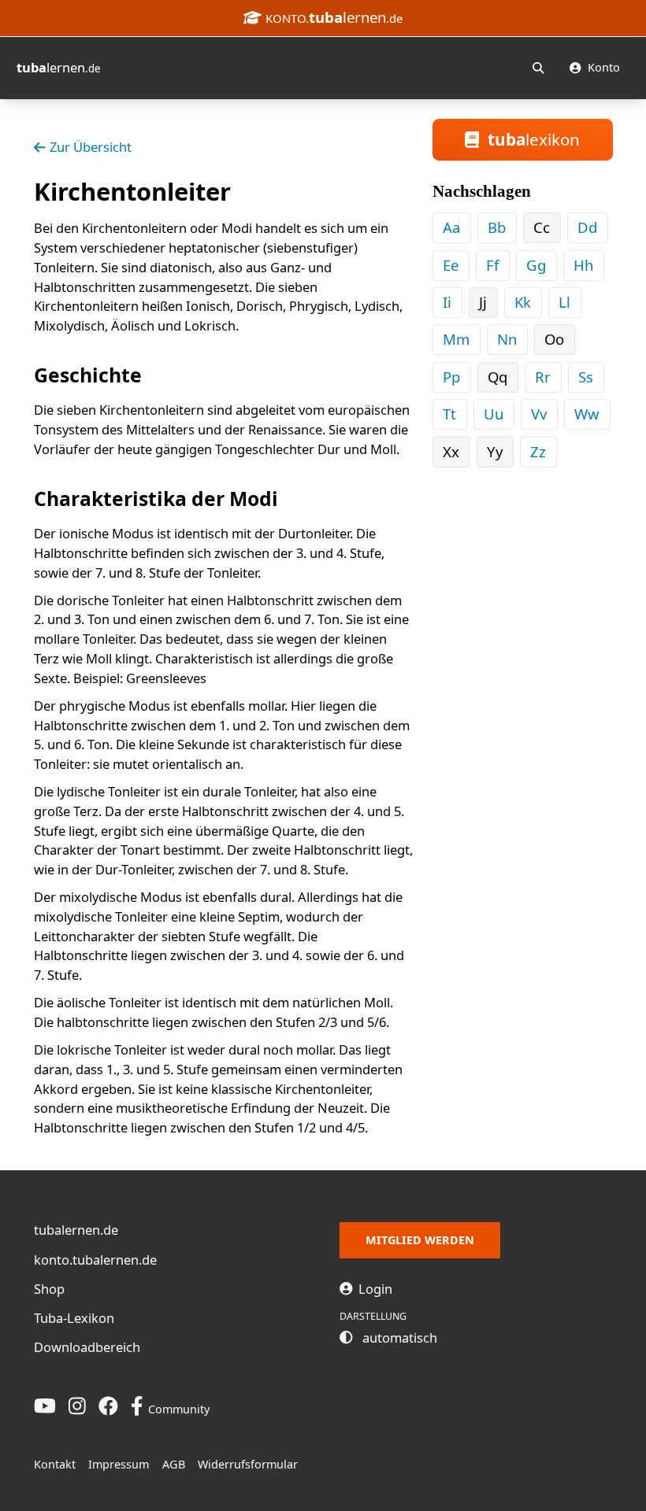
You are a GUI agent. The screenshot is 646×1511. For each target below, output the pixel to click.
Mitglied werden (420, 1239)
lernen (58, 67)
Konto (602, 67)
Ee (451, 265)
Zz (538, 451)
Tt (449, 413)
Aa (451, 227)
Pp (451, 376)
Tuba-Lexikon (74, 1318)
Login (373, 1289)
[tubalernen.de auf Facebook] (108, 1406)
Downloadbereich (87, 1347)
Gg (536, 265)
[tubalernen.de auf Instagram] (77, 1406)
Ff (492, 265)
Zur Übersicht (91, 147)
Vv (539, 413)
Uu (493, 413)
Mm (456, 339)
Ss (585, 376)
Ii (447, 302)
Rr (543, 376)
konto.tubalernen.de (95, 1260)
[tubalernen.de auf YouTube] (45, 1406)
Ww (587, 413)
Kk (522, 302)
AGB (173, 1464)
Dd (587, 227)
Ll (564, 302)
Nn (507, 339)
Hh (583, 265)
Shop (49, 1289)
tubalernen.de (76, 1230)
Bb (497, 227)
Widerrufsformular (248, 1464)
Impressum (118, 1464)
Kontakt (55, 1464)
